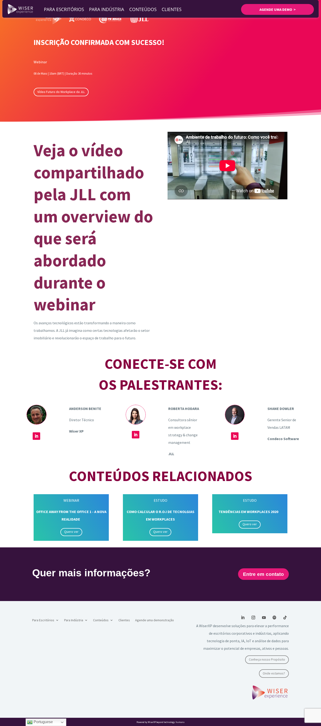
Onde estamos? (274, 673)
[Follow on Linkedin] (36, 436)
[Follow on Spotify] (274, 617)
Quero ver (71, 531)
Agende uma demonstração (154, 620)
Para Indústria (106, 9)
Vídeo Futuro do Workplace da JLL (61, 92)
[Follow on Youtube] (264, 617)
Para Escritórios (64, 9)
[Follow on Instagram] (253, 617)
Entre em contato (263, 574)
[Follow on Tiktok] (285, 617)
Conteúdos (143, 9)
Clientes (171, 9)
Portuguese (43, 722)
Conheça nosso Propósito (267, 659)
